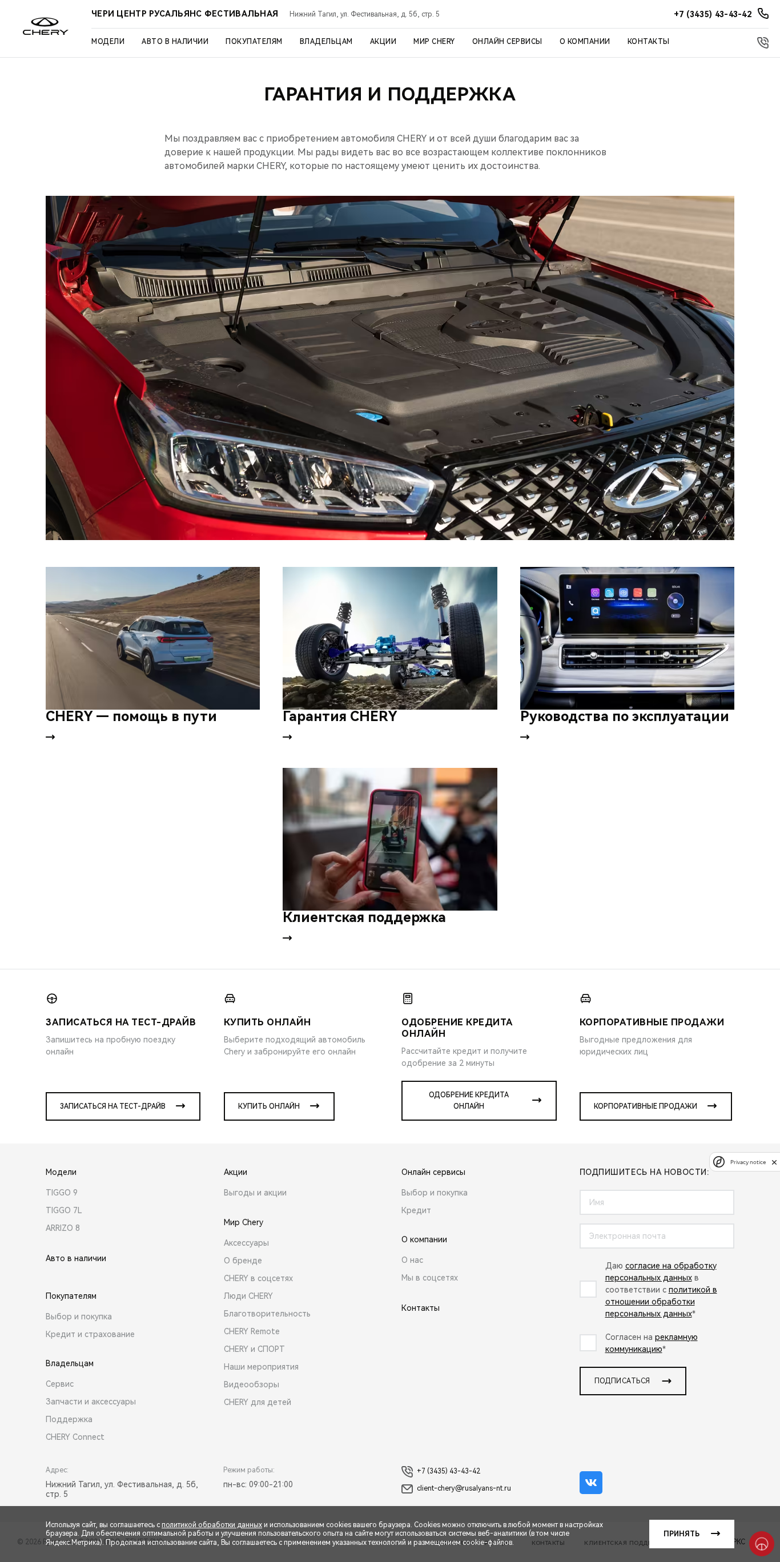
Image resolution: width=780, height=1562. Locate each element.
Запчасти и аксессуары (91, 1401)
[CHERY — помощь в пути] (153, 638)
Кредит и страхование (90, 1334)
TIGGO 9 (62, 1192)
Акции (383, 42)
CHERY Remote (252, 1331)
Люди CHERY (248, 1296)
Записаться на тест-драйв (113, 1106)
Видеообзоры (251, 1384)
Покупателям (254, 42)
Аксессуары (246, 1242)
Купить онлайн (269, 1106)
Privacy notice (748, 1162)
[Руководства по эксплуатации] (627, 638)
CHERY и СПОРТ (254, 1349)
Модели (107, 42)
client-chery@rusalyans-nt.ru (464, 1488)
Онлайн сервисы (507, 42)
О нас (412, 1260)
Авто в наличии (175, 42)
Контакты (649, 42)
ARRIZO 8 (63, 1228)
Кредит (416, 1210)
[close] (774, 1162)
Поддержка (69, 1419)
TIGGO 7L (64, 1210)
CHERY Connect (75, 1437)
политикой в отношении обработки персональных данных (661, 1301)
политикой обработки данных (212, 1525)
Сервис (60, 1383)
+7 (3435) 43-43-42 (448, 1471)
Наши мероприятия (261, 1366)
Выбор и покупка (79, 1316)
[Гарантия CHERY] (390, 638)
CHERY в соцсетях (258, 1278)
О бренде (243, 1260)
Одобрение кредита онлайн (469, 1100)
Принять (681, 1534)
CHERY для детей (257, 1402)
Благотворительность (267, 1313)
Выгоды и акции (255, 1192)
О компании (585, 42)
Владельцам (326, 42)
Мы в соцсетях (429, 1277)
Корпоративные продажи (645, 1106)
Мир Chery (434, 42)
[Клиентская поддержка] (390, 839)
